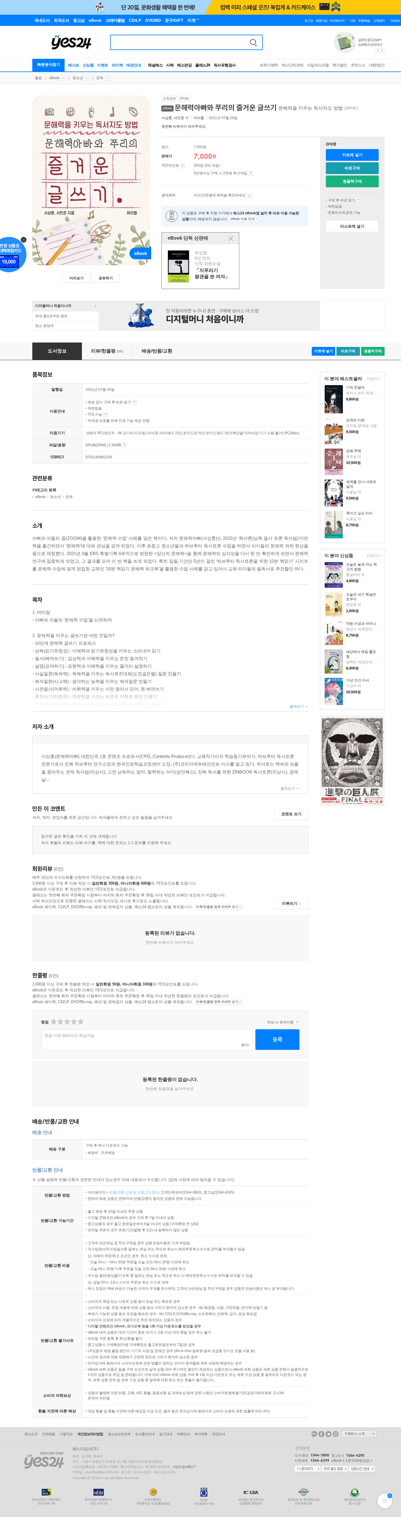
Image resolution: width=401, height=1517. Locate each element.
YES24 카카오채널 (314, 1434)
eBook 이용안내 (358, 200)
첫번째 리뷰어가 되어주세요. (183, 126)
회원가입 (321, 20)
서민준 (179, 118)
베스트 (73, 65)
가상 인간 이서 (357, 680)
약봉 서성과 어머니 (361, 623)
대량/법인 (377, 65)
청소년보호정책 (119, 1434)
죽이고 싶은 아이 (359, 513)
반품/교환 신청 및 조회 (126, 1192)
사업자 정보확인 (182, 1466)
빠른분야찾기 (48, 64)
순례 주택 (353, 451)
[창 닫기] (231, 238)
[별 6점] (67, 1022)
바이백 (117, 65)
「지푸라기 (201, 266)
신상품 (88, 65)
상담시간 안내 (362, 1469)
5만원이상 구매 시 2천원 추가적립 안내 (250, 173)
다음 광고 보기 (382, 51)
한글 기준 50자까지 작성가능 (69, 1035)
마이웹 (198, 118)
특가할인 (340, 65)
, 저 (175, 118)
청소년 (78, 78)
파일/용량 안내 (124, 444)
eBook (54, 78)
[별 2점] (53, 1022)
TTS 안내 (105, 414)
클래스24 (202, 65)
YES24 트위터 (328, 1434)
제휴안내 (183, 1434)
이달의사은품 (318, 65)
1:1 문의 (152, 1192)
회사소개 (30, 1434)
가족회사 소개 (359, 1433)
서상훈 (166, 118)
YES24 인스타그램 (335, 1434)
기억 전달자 (355, 387)
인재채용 (48, 1434)
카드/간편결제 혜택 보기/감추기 (249, 195)
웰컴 (38, 78)
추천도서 (358, 65)
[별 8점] (73, 1022)
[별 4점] (60, 1022)
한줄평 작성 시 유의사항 (296, 1022)
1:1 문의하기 (308, 1469)
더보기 (371, 379)
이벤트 (102, 65)
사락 (169, 65)
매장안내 (133, 65)
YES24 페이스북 (321, 1434)
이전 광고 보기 (377, 51)
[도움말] (182, 165)
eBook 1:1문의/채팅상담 (350, 1460)
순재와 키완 (355, 420)
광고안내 (165, 1434)
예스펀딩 (184, 65)
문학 (99, 78)
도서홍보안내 (144, 1434)
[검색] (253, 42)
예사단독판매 (293, 65)
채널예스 (155, 65)
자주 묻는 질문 (335, 1469)
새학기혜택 (269, 65)
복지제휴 (200, 1434)
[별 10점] (80, 1022)
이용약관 (66, 1434)
